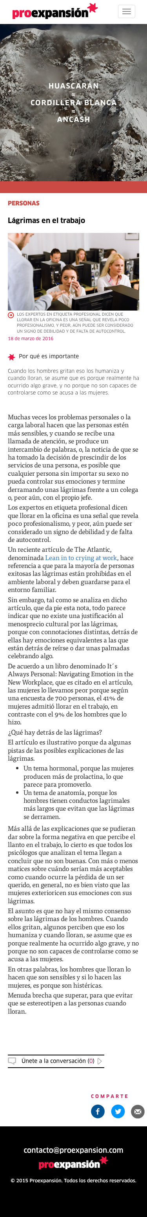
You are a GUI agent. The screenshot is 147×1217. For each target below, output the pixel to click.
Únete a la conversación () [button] (58, 1061)
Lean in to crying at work (81, 557)
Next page (73, 947)
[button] (138, 1111)
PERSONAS (24, 204)
